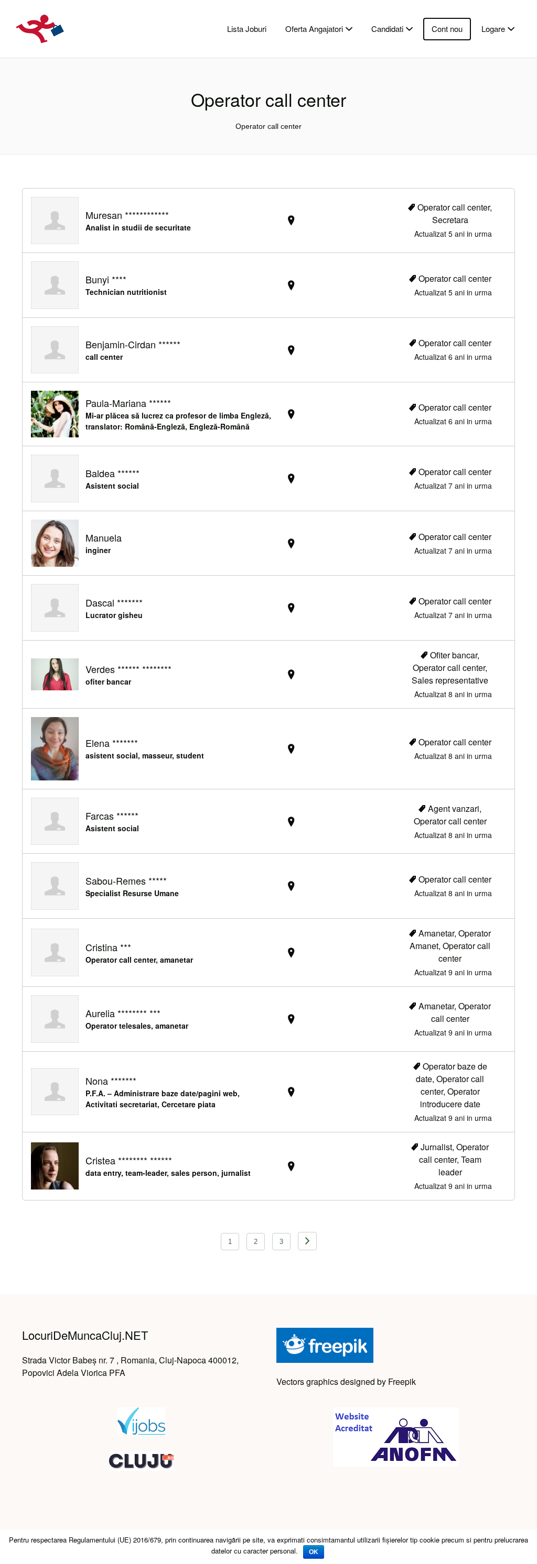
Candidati (387, 28)
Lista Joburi (246, 28)
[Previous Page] (307, 1241)
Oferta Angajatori (314, 28)
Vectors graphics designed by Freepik (346, 1381)
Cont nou (447, 28)
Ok (313, 1552)
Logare (493, 28)
